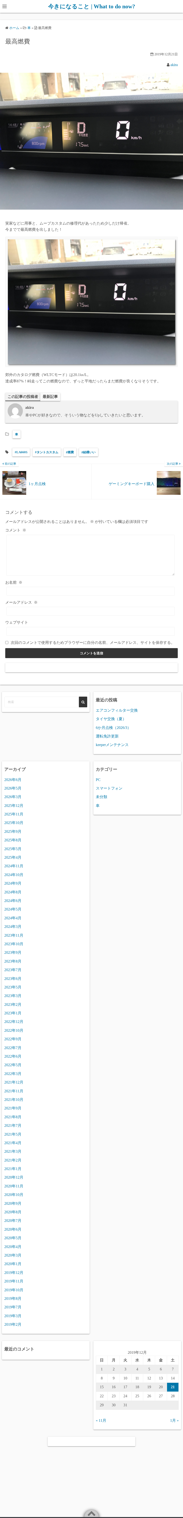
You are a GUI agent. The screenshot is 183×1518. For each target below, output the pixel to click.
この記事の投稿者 (23, 397)
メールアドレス (21, 602)
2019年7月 (12, 1307)
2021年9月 (12, 1108)
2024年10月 (13, 875)
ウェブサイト (16, 622)
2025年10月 (13, 823)
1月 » (174, 1420)
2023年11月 (13, 935)
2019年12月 (13, 1273)
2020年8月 (12, 1212)
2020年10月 (13, 1195)
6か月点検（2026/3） (113, 728)
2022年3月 (12, 1074)
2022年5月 (12, 1065)
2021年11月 (13, 1091)
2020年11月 (13, 1186)
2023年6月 (12, 979)
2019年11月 (13, 1281)
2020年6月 (12, 1229)
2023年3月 (12, 996)
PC (98, 780)
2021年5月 (12, 1134)
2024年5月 (12, 909)
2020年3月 (12, 1255)
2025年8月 (12, 840)
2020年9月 (12, 1203)
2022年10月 (13, 1030)
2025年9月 (12, 831)
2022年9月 (12, 1039)
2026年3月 (12, 797)
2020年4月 (12, 1247)
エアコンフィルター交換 (117, 710)
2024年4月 (12, 918)
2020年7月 (12, 1221)
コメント (15, 530)
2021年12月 (13, 1082)
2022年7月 (12, 1048)
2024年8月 (12, 892)
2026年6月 (12, 780)
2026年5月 (12, 788)
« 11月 (101, 1420)
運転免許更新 (107, 736)
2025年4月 (12, 857)
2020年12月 (13, 1177)
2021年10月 (13, 1100)
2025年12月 (13, 806)
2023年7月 (12, 970)
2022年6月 (12, 1056)
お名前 (13, 582)
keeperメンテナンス (112, 745)
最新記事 (50, 397)
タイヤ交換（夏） (111, 719)
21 (173, 1387)
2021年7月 (12, 1125)
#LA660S (21, 452)
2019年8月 (12, 1298)
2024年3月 (12, 927)
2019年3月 (12, 1316)
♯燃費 (70, 452)
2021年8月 (12, 1117)
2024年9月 (12, 883)
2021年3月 (12, 1151)
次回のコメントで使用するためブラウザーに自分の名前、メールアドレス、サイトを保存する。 (93, 643)
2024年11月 (13, 866)
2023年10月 (13, 944)
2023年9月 (12, 952)
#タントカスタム (46, 452)
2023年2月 (12, 1004)
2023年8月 (12, 961)
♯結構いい (88, 452)
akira (174, 65)
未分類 (101, 797)
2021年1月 (12, 1169)
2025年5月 (12, 849)
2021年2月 (12, 1160)
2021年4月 (12, 1143)
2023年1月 (12, 1013)
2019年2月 (12, 1324)
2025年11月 (13, 814)
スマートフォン (109, 788)
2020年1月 (12, 1264)
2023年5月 (12, 987)
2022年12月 (13, 1022)
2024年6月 (12, 901)
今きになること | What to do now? (91, 6)
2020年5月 (12, 1238)
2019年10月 (13, 1290)
